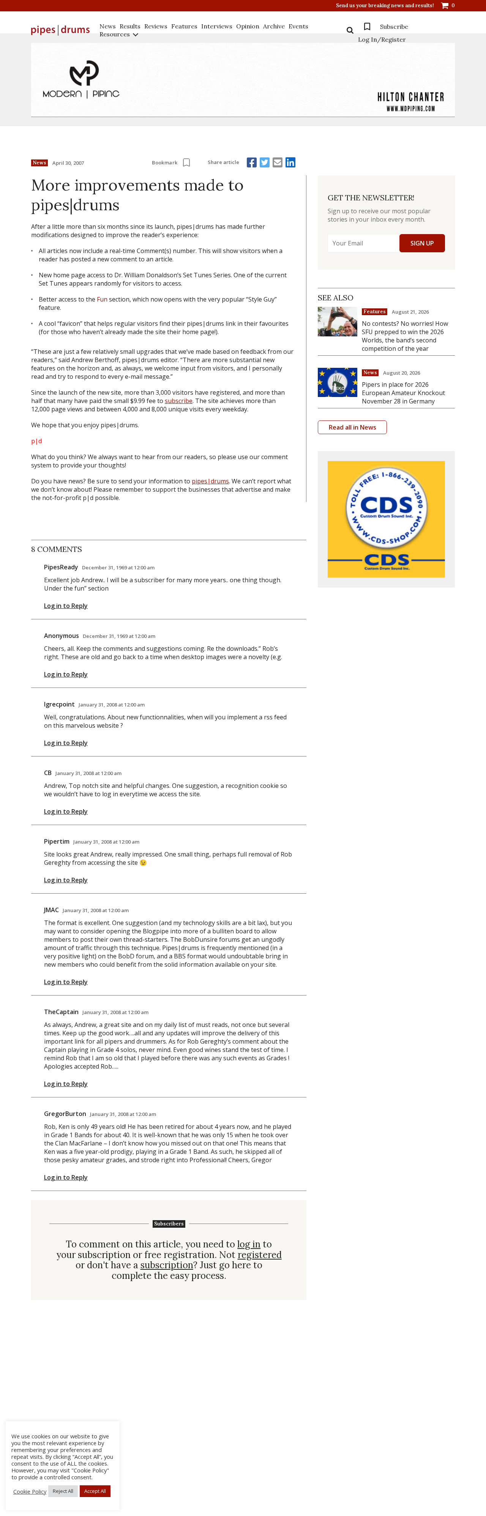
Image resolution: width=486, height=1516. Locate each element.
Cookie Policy (29, 1491)
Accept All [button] (95, 1491)
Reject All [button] (63, 1491)
